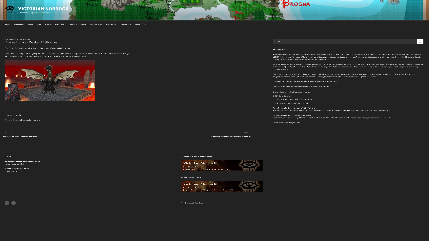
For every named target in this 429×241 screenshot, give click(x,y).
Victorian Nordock (43, 8)
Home (7, 24)
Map (39, 24)
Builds (47, 24)
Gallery (83, 24)
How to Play (59, 24)
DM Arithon (25, 39)
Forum (30, 24)
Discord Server (125, 24)
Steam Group (111, 24)
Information (18, 24)
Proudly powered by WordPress (192, 203)
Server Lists (139, 24)
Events (72, 24)
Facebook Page (96, 24)
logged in (20, 120)
